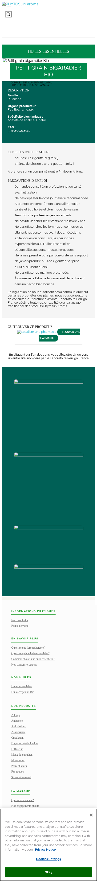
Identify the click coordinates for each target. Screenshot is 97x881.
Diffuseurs (17, 749)
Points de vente (19, 625)
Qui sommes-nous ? (22, 800)
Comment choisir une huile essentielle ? (33, 659)
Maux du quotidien (21, 754)
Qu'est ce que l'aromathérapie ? (28, 647)
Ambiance (17, 720)
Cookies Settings (48, 859)
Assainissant (18, 732)
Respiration (17, 771)
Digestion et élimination (24, 743)
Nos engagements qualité (25, 805)
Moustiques (17, 760)
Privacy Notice (45, 849)
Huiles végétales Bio (22, 692)
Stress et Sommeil (21, 777)
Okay (48, 872)
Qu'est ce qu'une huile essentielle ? (30, 653)
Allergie (15, 715)
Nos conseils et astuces (24, 664)
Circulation (17, 737)
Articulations (18, 726)
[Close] (91, 815)
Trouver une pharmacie (59, 335)
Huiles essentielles (48, 51)
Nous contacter (19, 620)
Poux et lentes (19, 766)
